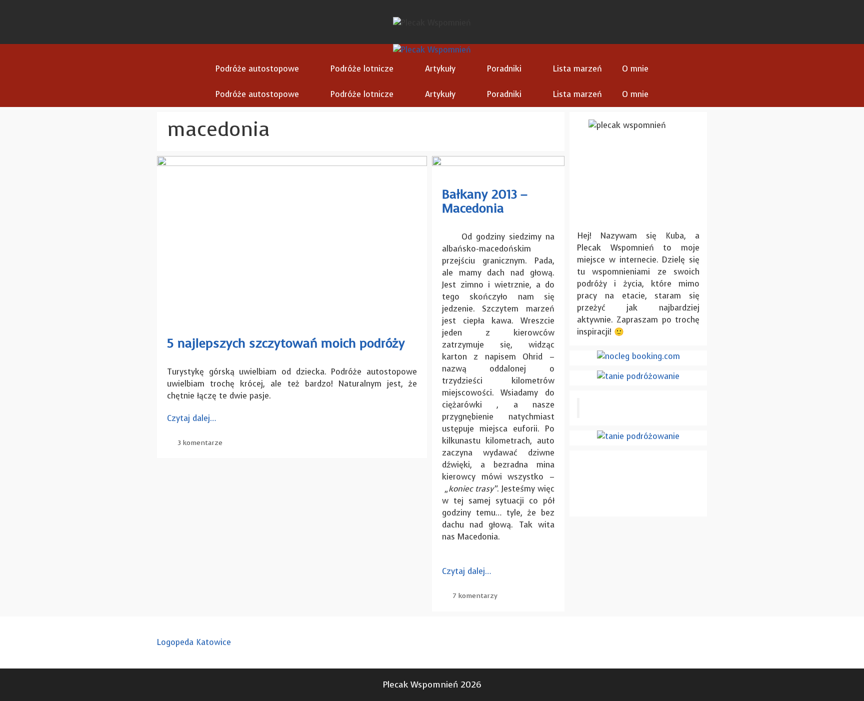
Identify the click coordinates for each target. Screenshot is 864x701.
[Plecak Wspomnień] (432, 50)
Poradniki (504, 69)
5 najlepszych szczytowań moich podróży (286, 343)
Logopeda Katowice (194, 642)
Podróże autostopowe (257, 69)
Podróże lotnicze (362, 69)
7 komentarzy (475, 595)
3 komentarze (200, 443)
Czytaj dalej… (191, 418)
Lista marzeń (577, 69)
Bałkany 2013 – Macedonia (485, 201)
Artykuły (440, 69)
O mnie (635, 69)
